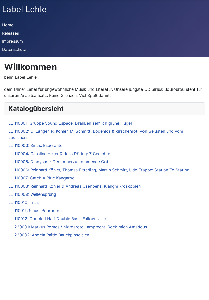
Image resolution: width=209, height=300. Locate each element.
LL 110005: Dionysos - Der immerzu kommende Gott (59, 161)
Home (8, 24)
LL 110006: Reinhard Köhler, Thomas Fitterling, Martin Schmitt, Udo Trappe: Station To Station (98, 169)
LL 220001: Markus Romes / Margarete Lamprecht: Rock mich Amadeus (77, 226)
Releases (10, 33)
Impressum (12, 41)
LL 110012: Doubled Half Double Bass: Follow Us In (57, 218)
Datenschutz (14, 49)
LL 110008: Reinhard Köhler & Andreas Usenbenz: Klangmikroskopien (74, 186)
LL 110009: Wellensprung (32, 194)
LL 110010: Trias (23, 202)
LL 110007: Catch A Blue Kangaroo (41, 178)
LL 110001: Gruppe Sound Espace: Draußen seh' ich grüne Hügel (70, 123)
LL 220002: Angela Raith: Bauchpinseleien (48, 234)
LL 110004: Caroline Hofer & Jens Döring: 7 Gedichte (59, 153)
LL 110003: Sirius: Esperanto (35, 145)
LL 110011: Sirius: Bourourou (35, 210)
